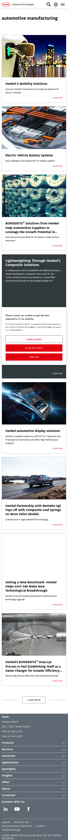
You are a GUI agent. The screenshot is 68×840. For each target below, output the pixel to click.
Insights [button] (7, 775)
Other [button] (6, 782)
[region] (34, 336)
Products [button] (8, 742)
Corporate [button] (8, 795)
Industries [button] (8, 755)
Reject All (34, 357)
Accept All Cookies (34, 348)
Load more (34, 699)
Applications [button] (10, 762)
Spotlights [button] (9, 769)
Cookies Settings (11, 829)
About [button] (6, 788)
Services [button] (7, 749)
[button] (48, 4)
